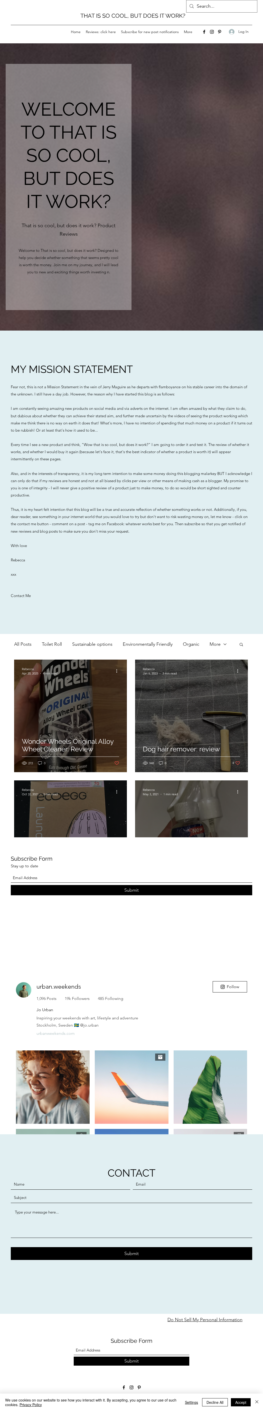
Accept (240, 1402)
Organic (191, 644)
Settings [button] (191, 1402)
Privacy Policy (31, 1404)
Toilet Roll (52, 644)
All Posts (23, 644)
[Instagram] (211, 31)
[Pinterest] (219, 31)
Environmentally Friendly (148, 644)
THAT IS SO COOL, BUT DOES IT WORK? (132, 15)
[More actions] (118, 671)
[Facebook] (204, 31)
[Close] (257, 1402)
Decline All (214, 1402)
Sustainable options (92, 644)
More (215, 644)
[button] (241, 645)
